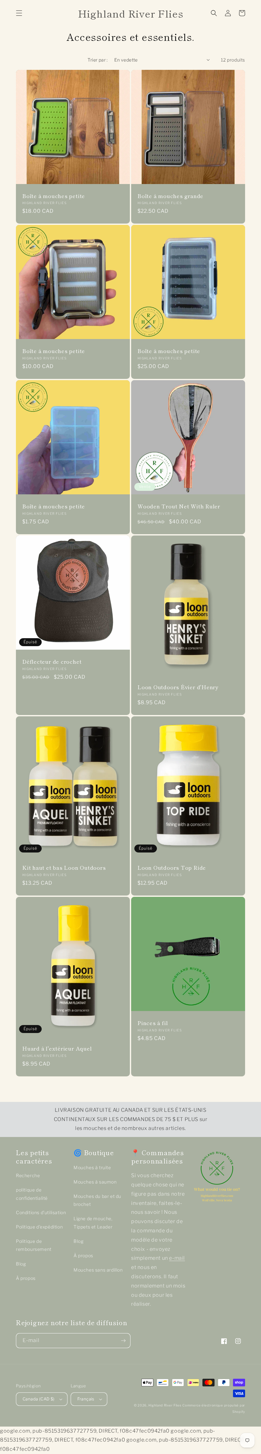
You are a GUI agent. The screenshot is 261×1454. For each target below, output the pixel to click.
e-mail (177, 1258)
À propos (26, 1278)
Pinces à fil (153, 1023)
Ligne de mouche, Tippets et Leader (93, 1222)
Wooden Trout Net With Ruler (179, 506)
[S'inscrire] (123, 1340)
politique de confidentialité (32, 1193)
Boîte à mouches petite (53, 196)
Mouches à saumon (95, 1182)
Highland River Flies (164, 1405)
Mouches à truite (92, 1167)
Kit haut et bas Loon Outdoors (64, 867)
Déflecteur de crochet (51, 661)
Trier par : (98, 60)
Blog (21, 1263)
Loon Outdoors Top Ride (172, 867)
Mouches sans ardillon (98, 1270)
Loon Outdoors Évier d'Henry (178, 687)
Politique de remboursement (34, 1245)
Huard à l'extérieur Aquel (57, 1048)
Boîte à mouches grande (170, 196)
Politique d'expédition (39, 1226)
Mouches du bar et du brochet (97, 1200)
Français (86, 1398)
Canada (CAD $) (39, 1398)
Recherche (28, 1175)
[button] (19, 13)
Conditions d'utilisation (41, 1212)
